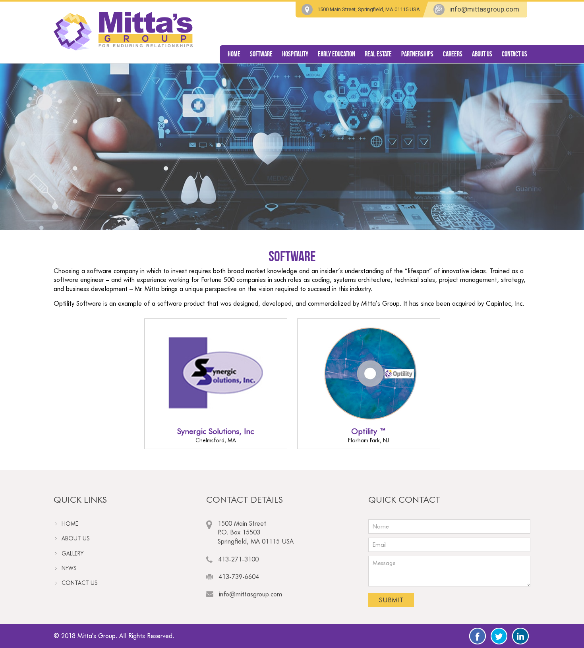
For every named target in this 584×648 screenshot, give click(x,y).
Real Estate (378, 54)
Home (234, 54)
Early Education (336, 54)
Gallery (72, 553)
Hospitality (295, 54)
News (69, 568)
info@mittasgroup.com (484, 9)
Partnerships (417, 54)
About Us (482, 54)
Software (261, 54)
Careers (452, 54)
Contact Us (514, 54)
